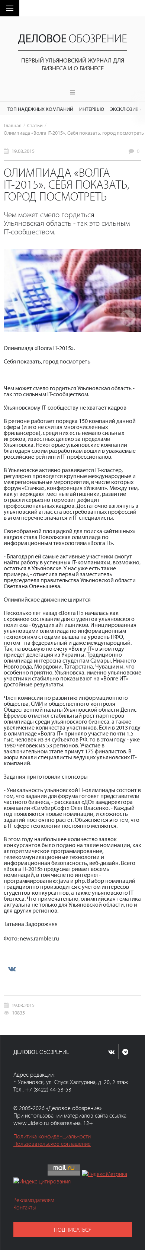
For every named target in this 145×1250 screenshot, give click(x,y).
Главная (13, 125)
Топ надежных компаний (40, 108)
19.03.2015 (23, 150)
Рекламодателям (33, 1199)
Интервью (91, 108)
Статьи (35, 125)
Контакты (24, 1207)
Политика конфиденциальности (52, 1136)
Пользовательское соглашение (52, 1143)
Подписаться (72, 1229)
